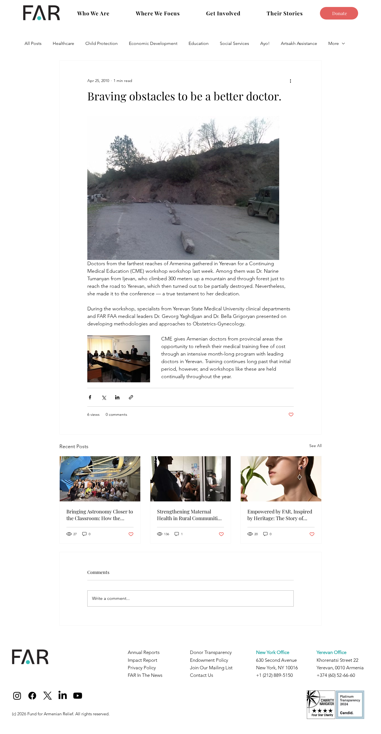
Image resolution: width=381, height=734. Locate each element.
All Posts (33, 43)
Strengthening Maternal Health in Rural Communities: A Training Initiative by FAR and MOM (190, 514)
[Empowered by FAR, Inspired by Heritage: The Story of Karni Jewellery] (281, 478)
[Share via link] (131, 397)
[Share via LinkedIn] (117, 397)
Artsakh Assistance (299, 43)
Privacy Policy (142, 667)
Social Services (234, 43)
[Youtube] (78, 695)
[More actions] (290, 80)
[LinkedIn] (62, 695)
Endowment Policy (209, 660)
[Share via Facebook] (90, 397)
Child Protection (101, 43)
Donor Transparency (211, 652)
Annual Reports (144, 652)
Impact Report (142, 660)
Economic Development (153, 43)
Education (199, 43)
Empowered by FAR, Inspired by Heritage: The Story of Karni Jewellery (279, 514)
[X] (47, 695)
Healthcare (63, 43)
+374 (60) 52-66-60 (336, 675)
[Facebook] (32, 695)
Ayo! (265, 43)
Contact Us (201, 675)
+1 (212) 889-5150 (274, 675)
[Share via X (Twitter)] (103, 397)
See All (315, 445)
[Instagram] (17, 695)
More (333, 43)
